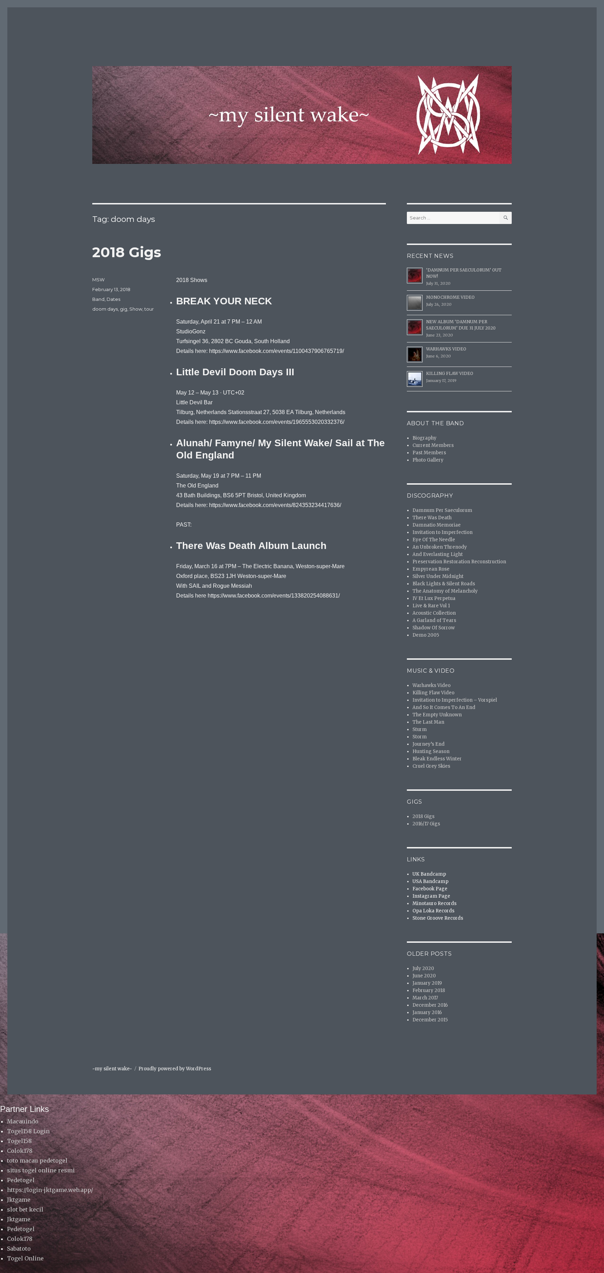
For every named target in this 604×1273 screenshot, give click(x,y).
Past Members (429, 453)
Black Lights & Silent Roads (443, 584)
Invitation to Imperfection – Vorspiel (454, 700)
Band (98, 299)
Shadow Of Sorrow (433, 628)
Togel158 (19, 1140)
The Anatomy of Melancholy (445, 591)
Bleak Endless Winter (437, 759)
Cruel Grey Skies (431, 766)
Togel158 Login (28, 1131)
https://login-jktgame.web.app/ (50, 1189)
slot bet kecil (25, 1209)
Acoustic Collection (434, 613)
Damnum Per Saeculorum (442, 510)
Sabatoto (19, 1248)
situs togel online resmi (41, 1170)
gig (123, 309)
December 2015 (430, 1020)
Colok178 (20, 1150)
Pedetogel (21, 1180)
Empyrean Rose (431, 569)
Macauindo (22, 1121)
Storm (419, 737)
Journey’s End (428, 744)
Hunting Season (431, 751)
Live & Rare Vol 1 (431, 606)
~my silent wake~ (112, 1069)
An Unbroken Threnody (439, 547)
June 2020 (424, 976)
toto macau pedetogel (37, 1160)
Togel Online (25, 1258)
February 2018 (428, 990)
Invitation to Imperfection (442, 532)
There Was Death (432, 518)
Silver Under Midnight (437, 576)
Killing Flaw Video (449, 373)
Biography (424, 438)
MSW (98, 279)
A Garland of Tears (434, 620)
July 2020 (423, 968)
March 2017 (425, 998)
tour (149, 309)
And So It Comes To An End (443, 707)
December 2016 (430, 1005)
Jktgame (18, 1199)
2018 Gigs (126, 252)
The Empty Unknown (437, 715)
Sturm (419, 729)
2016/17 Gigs (426, 824)
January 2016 (427, 1012)
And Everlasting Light (437, 554)
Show (135, 309)
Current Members (433, 445)
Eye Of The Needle (433, 540)
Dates (113, 299)
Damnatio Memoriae (436, 525)
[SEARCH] (505, 218)
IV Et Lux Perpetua (433, 598)
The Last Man (428, 722)
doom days (105, 309)
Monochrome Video (450, 297)
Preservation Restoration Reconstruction (459, 562)
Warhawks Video (446, 349)
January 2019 (427, 983)
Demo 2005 (425, 635)
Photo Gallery (428, 460)
